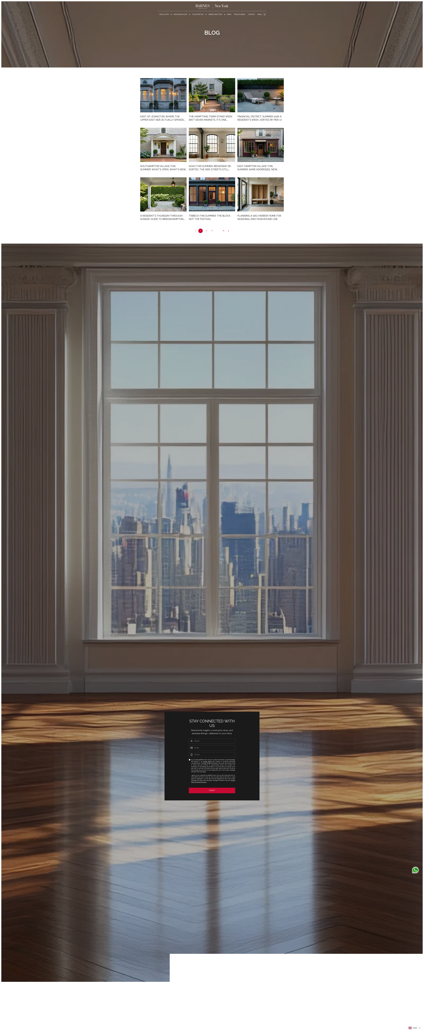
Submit (212, 790)
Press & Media (239, 14)
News (229, 14)
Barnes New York (215, 14)
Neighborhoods (180, 14)
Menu (259, 14)
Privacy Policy (207, 761)
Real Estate (164, 14)
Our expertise (197, 14)
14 (223, 231)
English (415, 1028)
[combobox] (414, 1028)
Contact (251, 14)
